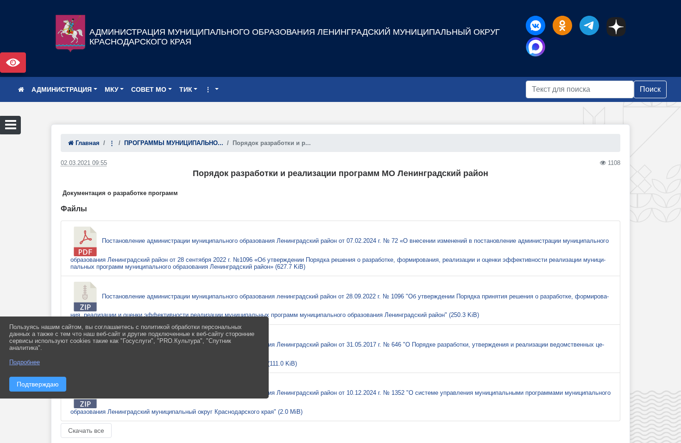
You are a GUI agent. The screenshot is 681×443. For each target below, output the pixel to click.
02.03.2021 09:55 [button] (84, 162)
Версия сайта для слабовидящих (13, 62)
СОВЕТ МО (148, 89)
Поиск (650, 89)
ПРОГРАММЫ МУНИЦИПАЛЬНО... (173, 142)
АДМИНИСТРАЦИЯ (62, 89)
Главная (87, 142)
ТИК (185, 89)
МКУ (112, 89)
